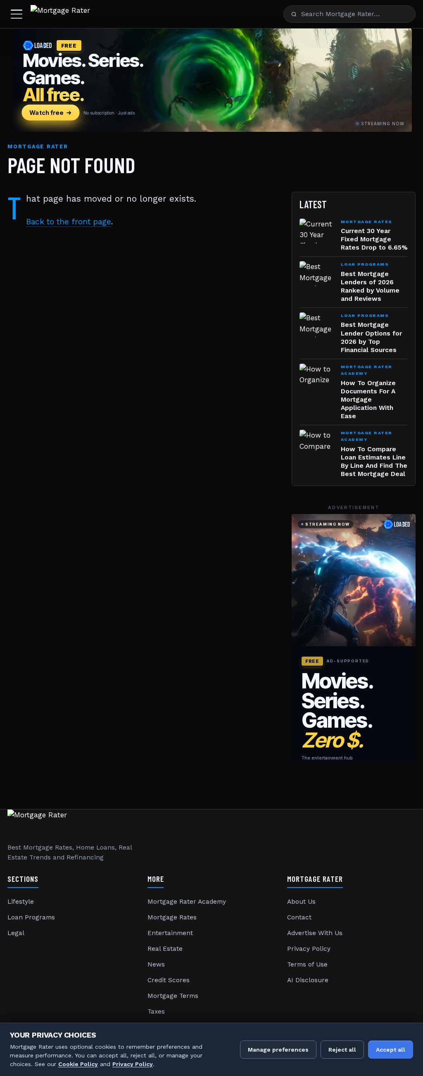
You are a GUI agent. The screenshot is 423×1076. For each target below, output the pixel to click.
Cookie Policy (78, 1064)
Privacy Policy (308, 948)
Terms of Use (307, 964)
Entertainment (170, 933)
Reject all (342, 1049)
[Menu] (16, 14)
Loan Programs (31, 917)
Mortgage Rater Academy (186, 901)
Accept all (390, 1049)
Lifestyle (20, 901)
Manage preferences (278, 1049)
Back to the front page (68, 221)
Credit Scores (168, 980)
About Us (301, 901)
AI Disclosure (307, 980)
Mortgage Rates (172, 917)
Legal (15, 933)
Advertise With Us (314, 933)
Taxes (156, 1011)
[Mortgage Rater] (60, 14)
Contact (299, 917)
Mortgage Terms (172, 996)
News (156, 964)
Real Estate (165, 948)
